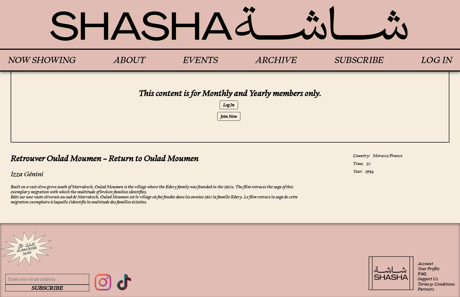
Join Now (229, 116)
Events (200, 60)
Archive (276, 60)
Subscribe (359, 60)
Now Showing (42, 60)
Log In (436, 60)
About (129, 60)
